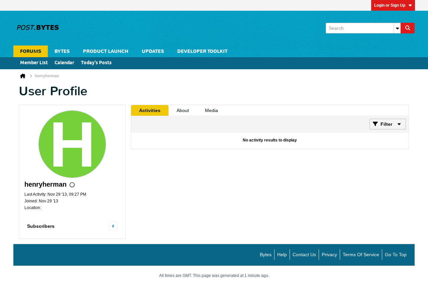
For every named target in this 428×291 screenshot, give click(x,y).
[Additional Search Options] (397, 28)
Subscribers (41, 226)
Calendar (64, 63)
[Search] (408, 28)
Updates (153, 51)
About (183, 110)
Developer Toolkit (202, 51)
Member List (34, 63)
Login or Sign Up (389, 5)
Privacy (329, 254)
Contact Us (304, 254)
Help (282, 254)
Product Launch (105, 51)
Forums (30, 51)
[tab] (150, 110)
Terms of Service (361, 254)
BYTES (62, 51)
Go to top (396, 254)
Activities (149, 110)
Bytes (266, 254)
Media (211, 110)
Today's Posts (96, 63)
